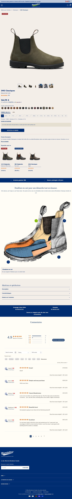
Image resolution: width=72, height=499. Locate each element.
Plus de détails (5, 141)
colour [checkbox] (22, 359)
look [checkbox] (6, 359)
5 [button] (41, 436)
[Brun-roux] (35, 108)
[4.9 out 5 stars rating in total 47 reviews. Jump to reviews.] (31, 168)
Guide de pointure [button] (6, 121)
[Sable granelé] (52, 108)
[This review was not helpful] (65, 375)
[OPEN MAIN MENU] (2, 5)
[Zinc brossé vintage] (40, 108)
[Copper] (14, 108)
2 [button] (33, 436)
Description (5, 289)
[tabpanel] (36, 271)
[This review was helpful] (63, 375)
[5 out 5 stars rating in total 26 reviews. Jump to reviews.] (4, 168)
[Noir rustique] (26, 108)
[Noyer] (5, 108)
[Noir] (23, 108)
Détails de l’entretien (8, 297)
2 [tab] (64, 220)
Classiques (15, 10)
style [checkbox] (29, 359)
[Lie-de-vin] (32, 108)
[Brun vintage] (20, 108)
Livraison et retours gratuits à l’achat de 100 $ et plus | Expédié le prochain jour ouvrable (20, 1)
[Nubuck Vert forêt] (43, 108)
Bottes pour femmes (6, 10)
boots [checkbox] (34, 359)
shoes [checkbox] (38, 359)
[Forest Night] (46, 108)
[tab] (6, 112)
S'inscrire (25, 467)
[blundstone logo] (36, 5)
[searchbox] (9, 352)
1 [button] (30, 436)
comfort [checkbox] (17, 359)
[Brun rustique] (2, 108)
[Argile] (29, 108)
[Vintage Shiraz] (37, 108)
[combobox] (23, 352)
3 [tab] (8, 262)
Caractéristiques (6, 293)
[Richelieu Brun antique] (49, 108)
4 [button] (38, 436)
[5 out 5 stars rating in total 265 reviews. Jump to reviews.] (17, 168)
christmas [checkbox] (11, 359)
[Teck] (17, 108)
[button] (36, 102)
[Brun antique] (11, 108)
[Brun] (8, 108)
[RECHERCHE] (68, 5)
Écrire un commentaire (58, 340)
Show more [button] (44, 359)
